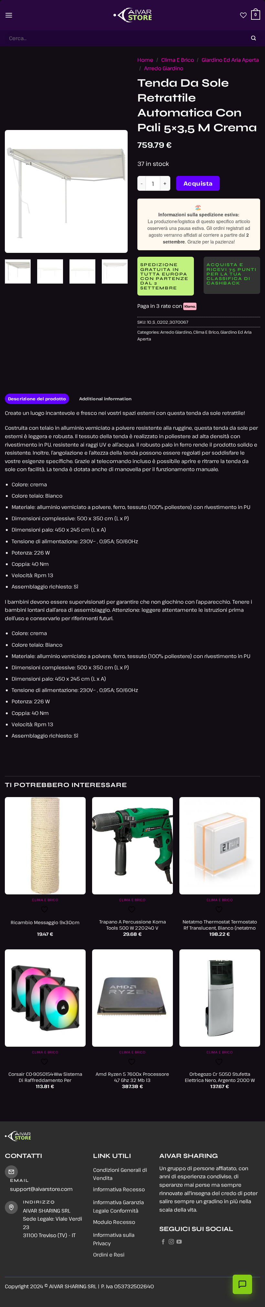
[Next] (117, 191)
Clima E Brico (177, 59)
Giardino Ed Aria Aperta (230, 59)
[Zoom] (13, 245)
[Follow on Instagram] (171, 1242)
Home (145, 59)
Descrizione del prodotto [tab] (37, 399)
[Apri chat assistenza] (242, 1284)
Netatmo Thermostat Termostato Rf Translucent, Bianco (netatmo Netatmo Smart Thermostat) (220, 928)
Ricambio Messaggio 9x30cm (45, 922)
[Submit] (254, 38)
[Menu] (9, 15)
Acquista (198, 183)
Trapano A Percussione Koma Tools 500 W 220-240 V (132, 925)
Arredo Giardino (163, 68)
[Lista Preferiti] (243, 15)
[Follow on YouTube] (179, 1242)
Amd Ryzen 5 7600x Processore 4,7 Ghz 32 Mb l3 (132, 1077)
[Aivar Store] (132, 15)
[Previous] (15, 191)
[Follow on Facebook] (163, 1242)
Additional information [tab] (105, 399)
